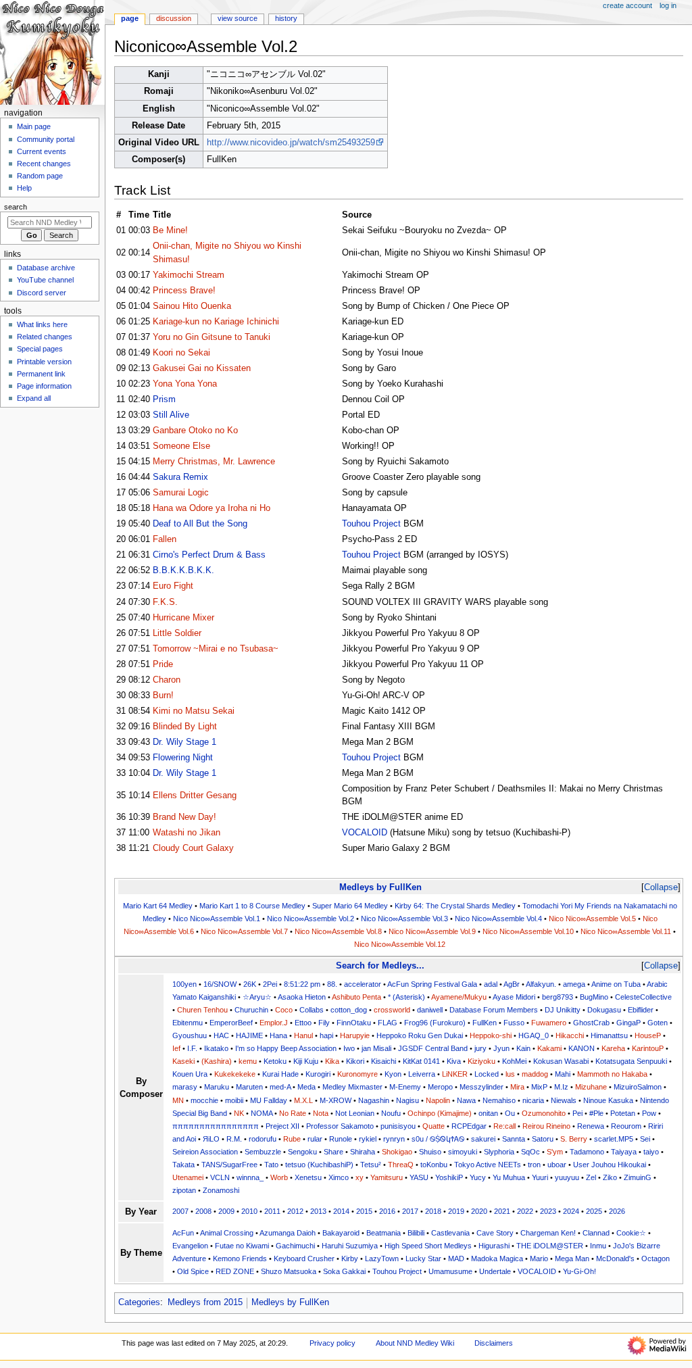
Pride (163, 664)
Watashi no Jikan (186, 832)
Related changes (44, 337)
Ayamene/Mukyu (459, 997)
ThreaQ (401, 1165)
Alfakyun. (541, 984)
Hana (278, 1035)
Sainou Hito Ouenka (192, 306)
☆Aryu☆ (257, 997)
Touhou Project (371, 524)
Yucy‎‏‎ (478, 1177)
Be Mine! (170, 230)
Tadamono (587, 1152)
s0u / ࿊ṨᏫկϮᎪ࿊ (438, 1139)
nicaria (533, 1100)
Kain (523, 1048)
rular (314, 1139)
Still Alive (171, 415)
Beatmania (383, 1233)
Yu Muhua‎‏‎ (509, 1177)
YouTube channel (45, 280)
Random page (40, 176)
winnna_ (250, 1177)
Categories (139, 1302)
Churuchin (251, 1010)
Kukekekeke (234, 1074)
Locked (486, 1074)
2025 (594, 1211)
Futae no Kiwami (242, 1246)
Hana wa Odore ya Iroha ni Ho (211, 508)
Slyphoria (499, 1152)
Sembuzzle (263, 1152)
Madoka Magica (497, 1258)
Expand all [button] (34, 398)
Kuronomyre (357, 1074)
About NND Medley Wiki (415, 1343)
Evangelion (190, 1246)
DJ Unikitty (562, 1010)
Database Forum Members (493, 1010)
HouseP (648, 1035)
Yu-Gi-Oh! (579, 1271)
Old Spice (193, 1271)
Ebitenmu (187, 1023)
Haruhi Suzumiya (350, 1246)
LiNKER (455, 1074)
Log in (668, 5)
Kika (332, 1061)
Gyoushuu (189, 1035)
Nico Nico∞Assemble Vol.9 (432, 931)
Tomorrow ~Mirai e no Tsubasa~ (215, 649)
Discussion (173, 18)
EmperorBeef (231, 1023)
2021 (502, 1211)
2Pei (270, 984)
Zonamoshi (221, 1190)
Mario (539, 1258)
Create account (627, 5)
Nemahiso (499, 1100)
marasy (184, 1087)
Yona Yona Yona (185, 384)
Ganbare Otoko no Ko (195, 430)
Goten (657, 1023)
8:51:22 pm (302, 984)
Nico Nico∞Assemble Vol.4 (498, 918)
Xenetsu (308, 1177)
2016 (387, 1211)
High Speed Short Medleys (428, 1246)
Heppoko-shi (491, 1035)
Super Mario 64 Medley (350, 906)
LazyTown (382, 1258)
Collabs (311, 1010)
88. (332, 984)
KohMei (514, 1061)
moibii (234, 1100)
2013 (318, 1211)
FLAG (387, 1023)
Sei (645, 1139)
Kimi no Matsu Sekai (193, 711)
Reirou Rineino (546, 1126)
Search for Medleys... (380, 965)
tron (534, 1165)
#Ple (596, 1113)
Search (15, 207)
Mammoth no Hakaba (612, 1074)
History (286, 18)
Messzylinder (481, 1087)
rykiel (367, 1139)
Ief (176, 1048)
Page (130, 18)
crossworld (392, 1010)
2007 (180, 1211)
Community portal (45, 139)
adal (490, 984)
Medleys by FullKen (380, 887)
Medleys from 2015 (205, 1302)
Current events (41, 151)
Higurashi (494, 1246)
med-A (280, 1087)
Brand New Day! (184, 817)
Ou (510, 1113)
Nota (320, 1113)
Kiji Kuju (305, 1061)
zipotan (184, 1190)
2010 (249, 1211)
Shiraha (362, 1152)
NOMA (261, 1113)
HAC (221, 1035)
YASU (419, 1177)
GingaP (628, 1023)
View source (237, 18)
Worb (279, 1177)
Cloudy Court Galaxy (193, 848)
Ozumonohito (544, 1113)
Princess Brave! (184, 290)
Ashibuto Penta (356, 997)
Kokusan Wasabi (561, 1061)
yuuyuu (567, 1177)
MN (178, 1100)
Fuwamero (548, 1023)
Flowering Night (183, 757)
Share (333, 1152)
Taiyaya (624, 1152)
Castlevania (450, 1233)
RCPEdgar (469, 1126)
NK (239, 1113)
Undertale (495, 1271)
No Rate (292, 1113)
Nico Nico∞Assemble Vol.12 (399, 944)
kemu (248, 1061)
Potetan (622, 1113)
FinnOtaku (354, 1023)
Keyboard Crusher (304, 1258)
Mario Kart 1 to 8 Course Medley (252, 906)
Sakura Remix (180, 477)
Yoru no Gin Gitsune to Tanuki (211, 337)
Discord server (41, 293)
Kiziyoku (481, 1061)
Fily (324, 1023)
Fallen (164, 539)
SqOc (530, 1152)
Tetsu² (370, 1165)
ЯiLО (211, 1139)
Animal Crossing (226, 1233)
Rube (292, 1139)
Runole (340, 1139)
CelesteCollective (643, 997)
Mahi (562, 1074)
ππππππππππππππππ (215, 1126)
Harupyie (355, 1035)
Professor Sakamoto (340, 1126)
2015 (364, 1211)
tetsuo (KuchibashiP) (319, 1165)
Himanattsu (609, 1035)
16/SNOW (220, 984)
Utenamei (187, 1177)
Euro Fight (173, 586)
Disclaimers (493, 1343)
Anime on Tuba (616, 984)
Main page (34, 126)
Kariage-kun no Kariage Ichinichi (216, 321)
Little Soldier (177, 633)
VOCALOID (364, 832)
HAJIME (249, 1035)
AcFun (183, 1233)
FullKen (484, 1023)
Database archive (46, 268)
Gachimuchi (295, 1246)
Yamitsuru (386, 1177)
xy (359, 1177)
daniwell (430, 1010)
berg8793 (557, 997)
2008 (203, 1211)
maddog (535, 1074)
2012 (295, 1211)
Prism (164, 399)
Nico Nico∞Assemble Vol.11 (625, 931)
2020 (479, 1211)
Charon (166, 680)
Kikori (355, 1061)
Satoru (542, 1139)
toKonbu (433, 1165)
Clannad (596, 1233)
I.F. (192, 1048)
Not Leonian (354, 1113)
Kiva (454, 1061)
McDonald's (615, 1258)
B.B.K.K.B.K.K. (183, 570)
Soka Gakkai (344, 1271)
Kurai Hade (280, 1074)
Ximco (338, 1177)
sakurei (483, 1139)
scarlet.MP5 (613, 1139)
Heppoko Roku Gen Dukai (419, 1035)
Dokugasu (604, 1010)
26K (249, 984)
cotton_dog (348, 1010)
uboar (556, 1165)
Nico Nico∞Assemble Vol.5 (592, 918)
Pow (649, 1113)
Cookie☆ (631, 1233)
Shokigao (397, 1152)
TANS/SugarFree (229, 1165)
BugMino (594, 997)
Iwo (349, 1048)
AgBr (511, 984)
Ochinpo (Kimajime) (439, 1113)
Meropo (440, 1087)
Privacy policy (332, 1343)
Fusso (513, 1023)
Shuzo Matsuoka (288, 1271)
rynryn (394, 1139)
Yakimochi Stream (188, 275)
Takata (183, 1165)
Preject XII (282, 1126)
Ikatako (216, 1048)
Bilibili (415, 1233)
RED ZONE (235, 1271)
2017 (410, 1211)
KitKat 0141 (421, 1061)
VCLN (220, 1177)
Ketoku (275, 1061)
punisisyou (398, 1126)
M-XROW (335, 1100)
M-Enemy (405, 1087)
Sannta (513, 1139)
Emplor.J (274, 1023)
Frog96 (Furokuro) (435, 1023)
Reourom (626, 1126)
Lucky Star (423, 1258)
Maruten (249, 1087)
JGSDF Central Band (433, 1048)
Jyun (501, 1048)
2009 (226, 1211)
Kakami (549, 1048)
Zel (591, 1177)
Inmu (598, 1246)
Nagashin (373, 1100)
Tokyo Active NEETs (487, 1165)
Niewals (563, 1100)
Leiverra (421, 1074)
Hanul (303, 1035)
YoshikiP (449, 1177)
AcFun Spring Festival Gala (432, 984)
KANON (581, 1048)
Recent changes (44, 164)
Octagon (655, 1258)
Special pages (40, 349)
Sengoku (302, 1152)
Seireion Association (205, 1152)
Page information (44, 386)
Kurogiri (317, 1074)
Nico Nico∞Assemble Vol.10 (528, 931)
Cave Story (495, 1233)
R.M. (234, 1139)
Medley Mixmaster (352, 1087)
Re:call (504, 1126)
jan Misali (376, 1048)
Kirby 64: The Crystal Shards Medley (455, 906)
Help (24, 188)
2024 (571, 1211)
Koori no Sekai (181, 353)
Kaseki (183, 1061)
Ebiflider (640, 1010)
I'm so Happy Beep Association (286, 1048)
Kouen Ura (189, 1074)
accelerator (362, 984)
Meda (306, 1087)
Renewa (590, 1126)
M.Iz (561, 1087)
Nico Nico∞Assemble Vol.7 (244, 931)
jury (480, 1048)
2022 (525, 1211)
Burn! (163, 695)
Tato (271, 1165)
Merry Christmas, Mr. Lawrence (214, 461)
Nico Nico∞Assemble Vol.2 (310, 918)
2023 (548, 1211)
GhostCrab (591, 1023)
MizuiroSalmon (638, 1087)
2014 (341, 1211)
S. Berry (573, 1139)
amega (574, 984)
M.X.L (303, 1100)
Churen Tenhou (202, 1010)
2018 (433, 1211)
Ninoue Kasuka (608, 1100)
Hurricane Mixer (183, 617)
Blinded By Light (185, 726)
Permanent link (41, 374)
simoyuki (462, 1152)
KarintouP (648, 1048)
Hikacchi (569, 1035)
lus (510, 1074)
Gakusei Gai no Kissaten (202, 368)
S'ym (555, 1152)
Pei (577, 1113)
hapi (326, 1035)
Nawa (466, 1100)
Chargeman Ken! (548, 1233)
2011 (272, 1211)
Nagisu (407, 1100)
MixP (539, 1087)
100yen (184, 984)
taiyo (651, 1152)
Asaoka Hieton (302, 997)
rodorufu (262, 1139)
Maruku (216, 1087)
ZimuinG (637, 1177)
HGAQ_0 (533, 1035)
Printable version (44, 362)
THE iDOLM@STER (549, 1246)
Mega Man (572, 1258)
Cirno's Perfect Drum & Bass (209, 555)
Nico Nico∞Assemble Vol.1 (216, 918)
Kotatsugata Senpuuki (631, 1061)
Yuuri (540, 1177)
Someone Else (181, 446)
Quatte (433, 1126)
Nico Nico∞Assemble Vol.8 (338, 931)
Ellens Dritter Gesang (195, 795)
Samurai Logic (181, 492)
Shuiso (430, 1152)
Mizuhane (591, 1087)
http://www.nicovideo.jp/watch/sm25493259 (291, 142)
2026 (617, 1211)
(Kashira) (216, 1061)
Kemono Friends (240, 1258)
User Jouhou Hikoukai (609, 1165)
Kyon (393, 1074)
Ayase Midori (514, 997)
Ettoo (303, 1023)
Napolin (438, 1100)
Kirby (349, 1258)
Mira (517, 1087)
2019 (456, 1211)
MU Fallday (268, 1100)
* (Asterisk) (406, 997)
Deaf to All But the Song (200, 524)
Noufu (391, 1113)
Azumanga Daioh (288, 1233)
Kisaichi (383, 1061)
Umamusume (450, 1271)
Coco (284, 1010)
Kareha (613, 1048)
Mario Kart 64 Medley (158, 906)
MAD (456, 1258)
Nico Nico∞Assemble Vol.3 (404, 918)
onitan (488, 1113)
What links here (42, 324)
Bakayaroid (341, 1233)
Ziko (610, 1177)
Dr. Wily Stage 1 (184, 742)
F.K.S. (165, 602)
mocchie (204, 1100)
